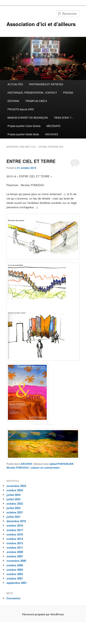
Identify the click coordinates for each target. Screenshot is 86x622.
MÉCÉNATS (53, 126)
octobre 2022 (14, 503)
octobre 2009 (14, 552)
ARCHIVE (26, 464)
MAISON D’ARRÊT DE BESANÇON (28, 117)
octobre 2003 (14, 574)
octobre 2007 (14, 556)
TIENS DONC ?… (64, 117)
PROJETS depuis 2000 (21, 109)
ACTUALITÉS (15, 84)
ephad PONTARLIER (61, 464)
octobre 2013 (14, 543)
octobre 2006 (14, 565)
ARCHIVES (51, 134)
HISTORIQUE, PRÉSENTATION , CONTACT (32, 92)
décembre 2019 (16, 521)
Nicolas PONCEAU (17, 467)
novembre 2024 (16, 486)
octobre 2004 (14, 570)
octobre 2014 (14, 539)
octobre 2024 (14, 490)
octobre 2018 (14, 525)
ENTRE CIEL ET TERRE (31, 161)
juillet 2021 (13, 517)
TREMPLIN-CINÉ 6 (36, 101)
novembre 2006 (16, 561)
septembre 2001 (16, 583)
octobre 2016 (14, 534)
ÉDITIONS (13, 101)
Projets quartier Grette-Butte (23, 134)
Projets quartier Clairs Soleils (24, 126)
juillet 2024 (13, 495)
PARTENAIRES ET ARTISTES (46, 84)
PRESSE (68, 92)
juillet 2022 (13, 508)
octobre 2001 (14, 578)
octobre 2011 (14, 547)
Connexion (13, 598)
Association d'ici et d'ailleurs (41, 24)
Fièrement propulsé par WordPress (43, 614)
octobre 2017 (14, 530)
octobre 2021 (14, 512)
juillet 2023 (13, 499)
